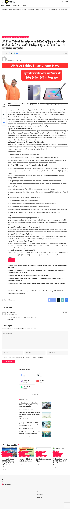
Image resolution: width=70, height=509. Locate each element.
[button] (3, 2)
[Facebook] (27, 375)
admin (9, 58)
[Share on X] (11, 53)
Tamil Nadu (57, 456)
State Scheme (6, 37)
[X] (43, 375)
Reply (66, 312)
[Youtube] (43, 381)
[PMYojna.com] (10, 2)
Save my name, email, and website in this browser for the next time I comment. (23, 357)
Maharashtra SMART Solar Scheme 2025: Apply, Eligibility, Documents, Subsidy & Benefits (37, 283)
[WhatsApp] (27, 387)
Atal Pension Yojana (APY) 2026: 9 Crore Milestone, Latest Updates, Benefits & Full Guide (28, 423)
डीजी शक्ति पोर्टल (52, 175)
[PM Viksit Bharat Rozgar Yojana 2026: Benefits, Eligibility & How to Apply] (46, 434)
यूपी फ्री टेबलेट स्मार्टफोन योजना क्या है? (16, 293)
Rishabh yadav (11, 312)
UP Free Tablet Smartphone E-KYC (24, 291)
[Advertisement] (35, 23)
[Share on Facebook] (9, 53)
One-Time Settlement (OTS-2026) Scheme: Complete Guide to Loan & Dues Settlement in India (9, 463)
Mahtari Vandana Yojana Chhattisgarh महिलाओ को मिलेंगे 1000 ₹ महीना (29, 275)
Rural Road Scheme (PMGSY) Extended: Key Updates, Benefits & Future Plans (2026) (30, 414)
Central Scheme (23, 409)
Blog (20, 418)
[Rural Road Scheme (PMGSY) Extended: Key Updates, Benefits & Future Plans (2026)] (46, 415)
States (15, 37)
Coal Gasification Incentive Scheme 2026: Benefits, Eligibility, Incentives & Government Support (30, 404)
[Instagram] (27, 381)
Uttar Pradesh (23, 37)
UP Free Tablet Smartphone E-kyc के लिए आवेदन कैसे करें (49, 291)
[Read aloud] (11, 260)
